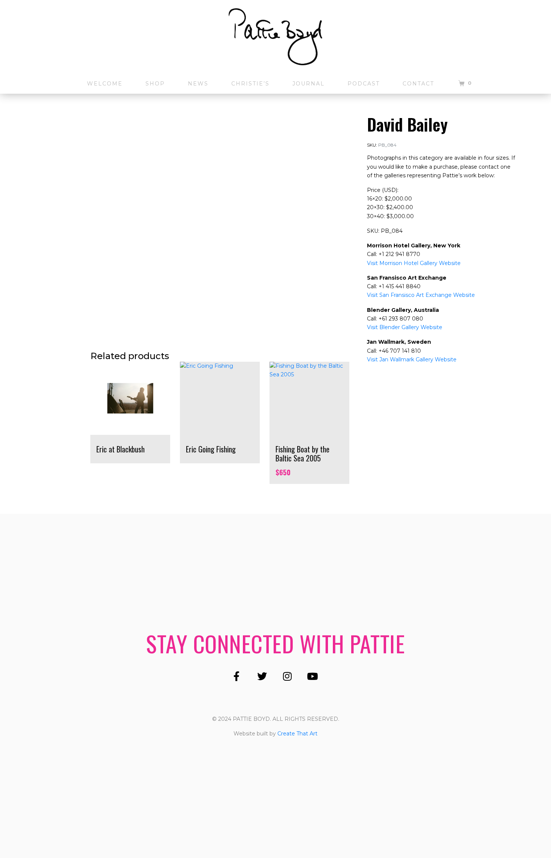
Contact (418, 83)
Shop (155, 83)
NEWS (198, 83)
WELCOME (105, 83)
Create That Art (297, 733)
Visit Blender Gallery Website (404, 327)
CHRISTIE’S (250, 83)
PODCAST (363, 83)
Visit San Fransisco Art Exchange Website (421, 295)
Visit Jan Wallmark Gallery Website (412, 359)
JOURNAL (308, 83)
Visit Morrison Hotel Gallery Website (414, 263)
